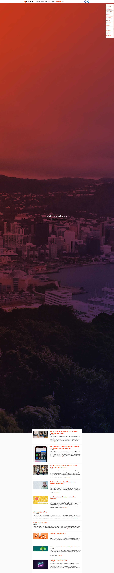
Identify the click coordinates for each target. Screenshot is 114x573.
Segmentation (108, 30)
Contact (62, 1)
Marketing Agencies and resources (109, 17)
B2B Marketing (108, 6)
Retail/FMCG (108, 25)
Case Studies (53, 1)
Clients (49, 1)
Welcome (38, 1)
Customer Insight (109, 11)
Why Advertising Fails (40, 512)
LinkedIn (88, 1)
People (46, 1)
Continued (56, 441)
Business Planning (109, 9)
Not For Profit (108, 23)
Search (107, 27)
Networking (108, 20)
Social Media (108, 33)
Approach (42, 1)
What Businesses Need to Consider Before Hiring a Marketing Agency (63, 466)
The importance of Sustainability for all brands (65, 547)
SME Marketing (108, 32)
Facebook (85, 1)
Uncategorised (108, 35)
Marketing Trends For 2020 (58, 560)
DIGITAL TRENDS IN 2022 (40, 523)
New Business (108, 22)
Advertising (108, 4)
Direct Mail (108, 14)
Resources (58, 1)
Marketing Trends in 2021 (58, 533)
